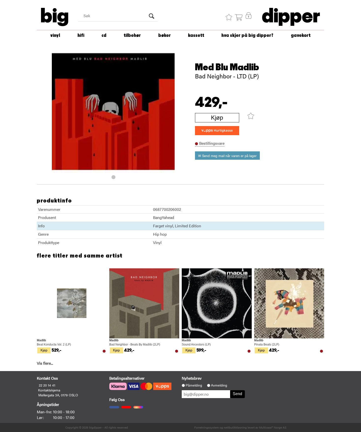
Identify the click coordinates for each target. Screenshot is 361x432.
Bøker (164, 35)
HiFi (81, 35)
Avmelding (219, 385)
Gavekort (301, 35)
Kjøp (217, 117)
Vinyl (55, 35)
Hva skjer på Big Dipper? (248, 35)
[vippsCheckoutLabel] (217, 130)
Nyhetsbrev (192, 378)
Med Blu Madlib (227, 67)
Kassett (196, 35)
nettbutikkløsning (235, 427)
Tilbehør (132, 35)
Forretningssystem (206, 427)
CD (104, 35)
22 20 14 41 (47, 385)
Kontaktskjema (49, 390)
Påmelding (194, 385)
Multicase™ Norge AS (272, 427)
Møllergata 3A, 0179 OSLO (58, 394)
